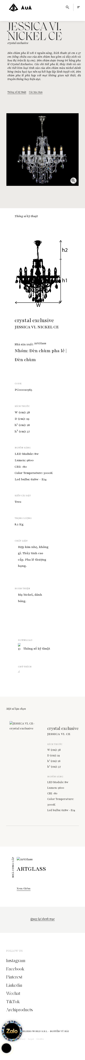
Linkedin (14, 985)
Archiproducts (19, 1009)
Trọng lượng (23, 518)
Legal (31, 1039)
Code (18, 383)
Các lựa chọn (35, 92)
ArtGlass (40, 343)
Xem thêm (24, 888)
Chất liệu (21, 540)
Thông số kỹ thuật (16, 92)
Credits (40, 1039)
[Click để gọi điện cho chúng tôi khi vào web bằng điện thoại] (6, 1048)
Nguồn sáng (23, 447)
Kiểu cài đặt (23, 495)
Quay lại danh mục (42, 919)
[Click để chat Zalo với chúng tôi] (12, 1031)
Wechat (13, 993)
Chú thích (25, 666)
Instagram (15, 960)
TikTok (13, 1001)
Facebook (15, 968)
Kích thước (22, 406)
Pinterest (14, 977)
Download (25, 640)
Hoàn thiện (22, 588)
